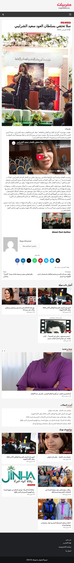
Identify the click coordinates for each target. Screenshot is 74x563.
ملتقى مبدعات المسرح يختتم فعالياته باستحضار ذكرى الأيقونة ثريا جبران (54, 274)
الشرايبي (63, 267)
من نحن (68, 540)
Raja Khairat (25, 241)
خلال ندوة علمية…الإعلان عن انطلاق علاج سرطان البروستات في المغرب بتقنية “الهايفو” (42, 394)
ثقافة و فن (67, 22)
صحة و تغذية (67, 389)
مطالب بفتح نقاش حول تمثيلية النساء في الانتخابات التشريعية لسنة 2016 (48, 417)
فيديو (62, 22)
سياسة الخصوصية (65, 547)
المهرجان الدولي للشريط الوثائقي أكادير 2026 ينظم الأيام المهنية (51, 414)
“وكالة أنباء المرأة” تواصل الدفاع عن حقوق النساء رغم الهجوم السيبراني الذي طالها (45, 420)
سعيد (58, 267)
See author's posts (29, 246)
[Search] (3, 14)
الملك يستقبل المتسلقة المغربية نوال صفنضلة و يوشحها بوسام (52, 423)
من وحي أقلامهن (67, 452)
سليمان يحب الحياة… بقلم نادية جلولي (59, 410)
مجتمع (69, 485)
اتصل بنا (68, 551)
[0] (40, 260)
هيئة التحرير (67, 543)
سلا (56, 267)
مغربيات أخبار (31, 485)
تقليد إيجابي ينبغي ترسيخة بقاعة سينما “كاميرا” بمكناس (18, 274)
